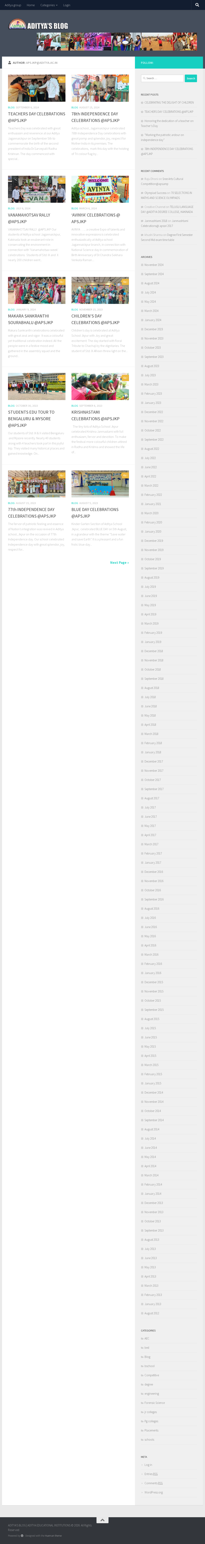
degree (149, 1384)
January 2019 (153, 642)
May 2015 (150, 1046)
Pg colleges (151, 1421)
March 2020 (151, 513)
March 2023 (151, 384)
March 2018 (151, 734)
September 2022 (154, 439)
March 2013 (151, 1285)
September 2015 (154, 1010)
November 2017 (154, 770)
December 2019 (154, 541)
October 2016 (153, 890)
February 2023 (153, 393)
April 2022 (150, 476)
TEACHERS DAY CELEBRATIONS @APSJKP (169, 112)
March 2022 (151, 485)
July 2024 (150, 292)
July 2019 (150, 587)
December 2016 (154, 872)
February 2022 (153, 495)
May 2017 (150, 826)
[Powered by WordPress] (22, 1535)
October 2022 (153, 430)
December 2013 (154, 1203)
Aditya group (13, 5)
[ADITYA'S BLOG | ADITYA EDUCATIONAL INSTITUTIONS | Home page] (38, 24)
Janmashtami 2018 (156, 221)
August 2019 (152, 577)
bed (147, 1347)
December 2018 (154, 651)
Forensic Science (155, 1403)
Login (66, 5)
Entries (151, 1474)
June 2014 (151, 1148)
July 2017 (150, 807)
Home (31, 5)
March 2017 (151, 844)
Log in (148, 1465)
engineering (152, 1393)
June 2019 (151, 596)
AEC (147, 1338)
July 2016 (150, 918)
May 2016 (150, 936)
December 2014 (154, 1092)
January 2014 (153, 1194)
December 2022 (154, 412)
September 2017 (154, 789)
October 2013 (153, 1221)
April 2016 (150, 945)
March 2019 (151, 623)
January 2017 (153, 862)
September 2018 (154, 679)
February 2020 (153, 522)
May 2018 (150, 715)
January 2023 (153, 403)
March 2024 (151, 311)
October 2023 (153, 347)
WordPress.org (154, 1492)
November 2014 (154, 1102)
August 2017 (152, 798)
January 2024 (153, 320)
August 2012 (152, 1313)
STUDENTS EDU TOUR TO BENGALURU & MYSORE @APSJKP (31, 418)
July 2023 (150, 375)
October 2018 (153, 669)
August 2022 (152, 449)
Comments (154, 1483)
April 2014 (150, 1166)
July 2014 (150, 1138)
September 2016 (154, 899)
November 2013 (154, 1212)
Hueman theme (53, 1535)
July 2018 (150, 697)
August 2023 (152, 366)
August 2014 (152, 1129)
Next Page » (119, 562)
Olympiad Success (155, 193)
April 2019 (150, 614)
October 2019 (153, 559)
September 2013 (154, 1230)
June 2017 (151, 816)
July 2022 (150, 458)
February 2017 (153, 853)
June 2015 (151, 1037)
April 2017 (150, 835)
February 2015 (153, 1074)
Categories (47, 5)
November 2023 (154, 338)
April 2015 (150, 1056)
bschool (150, 1366)
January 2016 (153, 973)
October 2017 (153, 780)
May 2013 (150, 1267)
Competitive (152, 1375)
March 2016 (151, 954)
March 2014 (151, 1175)
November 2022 (154, 421)
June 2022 (151, 467)
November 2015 (154, 991)
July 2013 (150, 1249)
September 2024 (154, 274)
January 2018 (153, 752)
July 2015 (150, 1028)
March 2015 (151, 1065)
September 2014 (154, 1120)
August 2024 (152, 283)
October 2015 (153, 1000)
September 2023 (154, 357)
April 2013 (150, 1276)
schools (149, 1439)
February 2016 (153, 964)
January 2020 (153, 531)
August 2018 (152, 688)
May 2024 (150, 301)
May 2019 (150, 605)
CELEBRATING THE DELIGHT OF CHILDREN (169, 102)
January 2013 (153, 1304)
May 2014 (150, 1157)
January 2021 (153, 504)
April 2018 (150, 725)
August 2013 (152, 1240)
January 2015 (153, 1083)
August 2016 (152, 908)
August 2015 (152, 1019)
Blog (11, 107)
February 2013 (153, 1295)
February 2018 (153, 743)
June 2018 (151, 706)
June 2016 (151, 927)
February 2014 (153, 1184)
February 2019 (153, 633)
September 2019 (154, 568)
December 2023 (154, 329)
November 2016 (154, 881)
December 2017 (154, 761)
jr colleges (151, 1412)
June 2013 (151, 1258)
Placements (151, 1430)
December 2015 (154, 982)
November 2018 (154, 660)
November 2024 (154, 265)
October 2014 (153, 1111)
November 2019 (154, 550)
